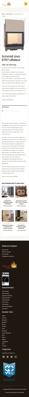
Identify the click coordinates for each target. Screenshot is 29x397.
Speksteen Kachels (7, 295)
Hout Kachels (5, 293)
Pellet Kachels (5, 300)
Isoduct (4, 326)
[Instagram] (15, 356)
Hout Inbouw (10, 99)
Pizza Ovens (5, 302)
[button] (24, 19)
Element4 (4, 320)
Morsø (3, 324)
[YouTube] (11, 356)
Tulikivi (3, 315)
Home (3, 14)
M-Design (4, 331)
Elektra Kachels (6, 298)
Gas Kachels (5, 291)
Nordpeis (4, 322)
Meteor (4, 339)
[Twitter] (7, 356)
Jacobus (4, 346)
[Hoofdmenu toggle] (25, 3)
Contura (4, 318)
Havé (3, 328)
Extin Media (21, 392)
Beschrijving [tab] (5, 107)
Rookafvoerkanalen (7, 306)
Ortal (3, 343)
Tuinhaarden (5, 304)
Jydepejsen (5, 341)
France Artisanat (6, 333)
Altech (3, 337)
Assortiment (9, 14)
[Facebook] (3, 356)
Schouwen (5, 308)
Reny (3, 335)
